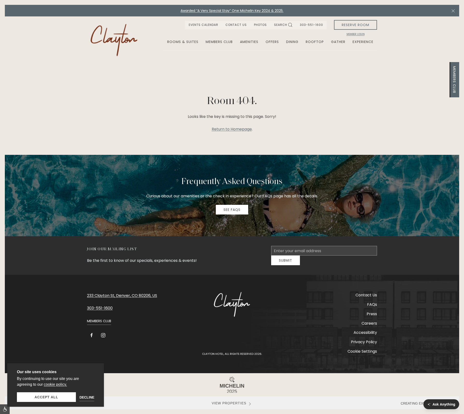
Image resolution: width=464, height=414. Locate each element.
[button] (453, 10)
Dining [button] (292, 41)
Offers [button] (272, 41)
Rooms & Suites (182, 41)
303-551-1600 (311, 25)
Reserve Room (355, 24)
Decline (87, 397)
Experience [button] (363, 41)
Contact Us (236, 25)
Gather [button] (338, 41)
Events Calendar (203, 25)
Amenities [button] (249, 41)
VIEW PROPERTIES (229, 407)
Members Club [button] (219, 41)
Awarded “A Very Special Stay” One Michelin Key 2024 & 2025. (232, 10)
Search (280, 25)
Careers (369, 327)
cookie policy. (55, 384)
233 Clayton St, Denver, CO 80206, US (122, 299)
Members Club (454, 79)
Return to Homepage (232, 129)
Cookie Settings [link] (362, 355)
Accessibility (365, 336)
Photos (260, 25)
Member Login (356, 34)
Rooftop (315, 41)
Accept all (46, 397)
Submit (285, 264)
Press (372, 317)
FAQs (372, 308)
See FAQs (232, 209)
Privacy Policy (364, 345)
